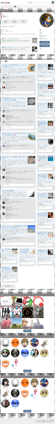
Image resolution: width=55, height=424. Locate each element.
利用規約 (43, 420)
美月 (15, 368)
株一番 (15, 347)
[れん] (44, 352)
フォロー (5, 21)
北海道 (40, 35)
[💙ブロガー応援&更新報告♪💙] (16, 301)
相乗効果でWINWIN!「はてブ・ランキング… (38, 306)
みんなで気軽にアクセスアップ (6, 317)
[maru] (25, 352)
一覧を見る (27, 330)
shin (7, 86)
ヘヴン (5, 408)
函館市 (43, 35)
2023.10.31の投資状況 (8, 190)
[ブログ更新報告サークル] (6, 301)
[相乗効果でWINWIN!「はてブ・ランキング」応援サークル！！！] (38, 301)
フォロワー (14, 21)
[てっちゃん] (3, 239)
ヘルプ (47, 420)
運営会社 (52, 420)
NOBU (25, 347)
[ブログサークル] (5, 2)
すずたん (5, 368)
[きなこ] (3, 116)
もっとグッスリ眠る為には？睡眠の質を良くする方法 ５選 (42, 214)
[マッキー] (5, 342)
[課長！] (44, 342)
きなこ (7, 115)
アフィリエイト (28, 317)
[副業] (4, 27)
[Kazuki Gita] (3, 77)
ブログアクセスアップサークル (38, 317)
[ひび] (34, 352)
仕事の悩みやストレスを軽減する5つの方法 (42, 251)
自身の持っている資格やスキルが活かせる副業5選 (42, 66)
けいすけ (8, 201)
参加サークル (23, 21)
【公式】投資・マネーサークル (6, 328)
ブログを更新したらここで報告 (27, 306)
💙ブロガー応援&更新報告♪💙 (17, 306)
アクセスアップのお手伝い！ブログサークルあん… (17, 316)
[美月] (15, 363)
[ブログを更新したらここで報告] (27, 301)
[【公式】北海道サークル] (16, 323)
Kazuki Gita (8, 77)
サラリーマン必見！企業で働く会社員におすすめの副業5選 (42, 176)
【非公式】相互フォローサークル (38, 328)
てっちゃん (8, 238)
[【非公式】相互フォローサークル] (38, 323)
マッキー (5, 347)
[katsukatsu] (3, 82)
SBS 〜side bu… (11, 72)
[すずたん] (5, 363)
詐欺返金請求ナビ (5, 387)
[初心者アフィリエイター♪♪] (27, 323)
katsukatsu (8, 81)
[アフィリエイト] (27, 312)
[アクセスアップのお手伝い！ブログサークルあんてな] (16, 312)
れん (44, 357)
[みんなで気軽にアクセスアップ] (6, 312)
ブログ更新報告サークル (6, 306)
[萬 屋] (3, 169)
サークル (39, 420)
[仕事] (12, 27)
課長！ (44, 347)
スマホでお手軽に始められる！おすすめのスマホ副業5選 (24, 251)
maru (25, 357)
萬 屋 (7, 169)
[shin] (3, 87)
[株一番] (15, 342)
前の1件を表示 (5, 199)
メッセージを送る (44, 45)
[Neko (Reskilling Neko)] (34, 342)
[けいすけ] (3, 202)
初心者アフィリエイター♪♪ (27, 328)
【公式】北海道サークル (17, 328)
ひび (34, 357)
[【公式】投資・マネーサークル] (6, 323)
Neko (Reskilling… (34, 347)
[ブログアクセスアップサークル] (38, 312)
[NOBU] (25, 342)
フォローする (45, 42)
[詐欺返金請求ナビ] (5, 382)
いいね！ (5, 74)
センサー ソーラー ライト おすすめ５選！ (42, 105)
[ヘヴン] (5, 403)
